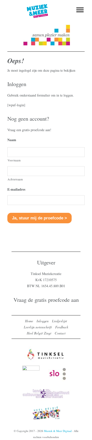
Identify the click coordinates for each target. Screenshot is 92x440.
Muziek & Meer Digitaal (46, 6)
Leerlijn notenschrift (38, 327)
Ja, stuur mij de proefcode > (39, 218)
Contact (60, 333)
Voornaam (14, 160)
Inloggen (43, 321)
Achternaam (15, 179)
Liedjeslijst (59, 321)
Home (29, 321)
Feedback (61, 327)
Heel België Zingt (39, 333)
